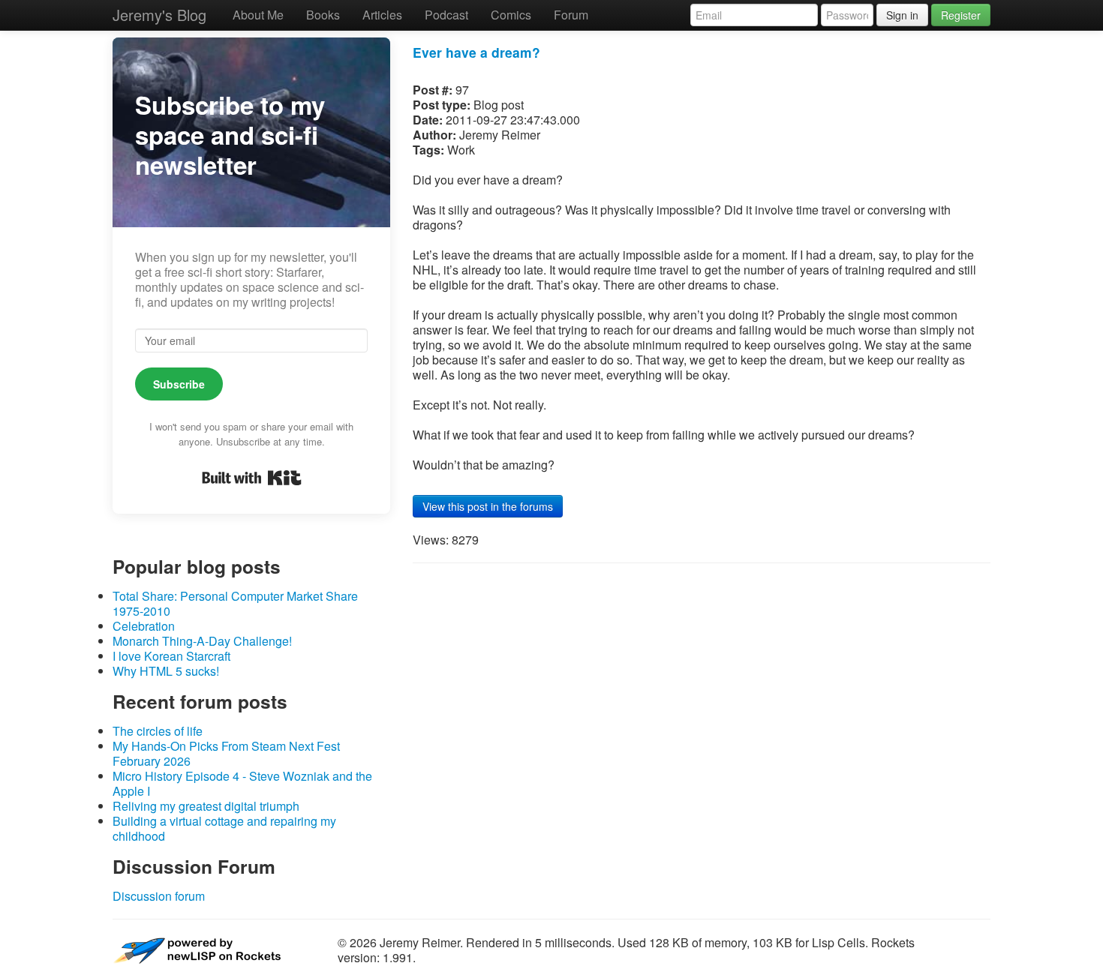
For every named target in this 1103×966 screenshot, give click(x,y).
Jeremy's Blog (159, 15)
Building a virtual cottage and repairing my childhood (224, 828)
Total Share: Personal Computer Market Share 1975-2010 (235, 603)
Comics (511, 14)
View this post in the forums (487, 506)
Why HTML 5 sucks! (166, 671)
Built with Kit (252, 477)
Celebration (144, 625)
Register (961, 15)
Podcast (446, 14)
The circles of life (158, 731)
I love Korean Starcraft (171, 655)
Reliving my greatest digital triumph (206, 805)
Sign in (902, 15)
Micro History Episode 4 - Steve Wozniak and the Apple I (242, 783)
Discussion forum (159, 895)
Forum (571, 14)
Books (323, 14)
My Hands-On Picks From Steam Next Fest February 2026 (226, 753)
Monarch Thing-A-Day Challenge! (202, 641)
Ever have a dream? (476, 52)
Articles (382, 14)
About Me (258, 14)
